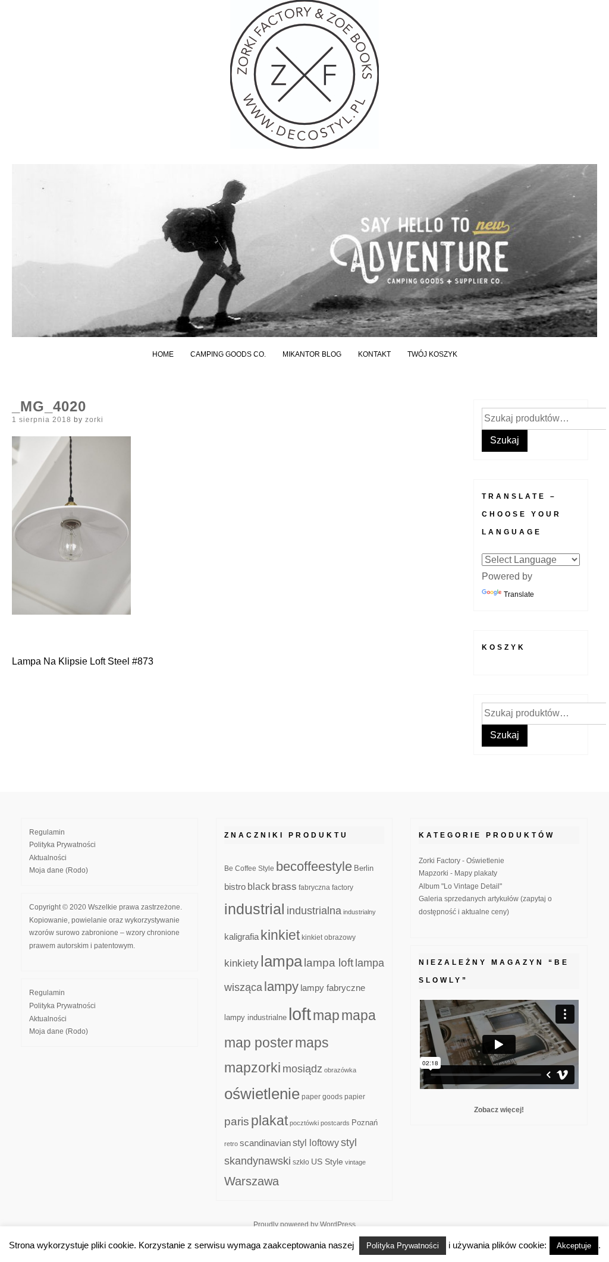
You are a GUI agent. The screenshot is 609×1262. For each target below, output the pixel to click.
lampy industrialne (255, 1018)
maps (312, 1042)
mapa (358, 1015)
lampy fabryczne (332, 988)
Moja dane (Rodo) (58, 870)
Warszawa (251, 1181)
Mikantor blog (311, 354)
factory (342, 887)
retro (231, 1143)
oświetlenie (262, 1094)
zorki (94, 420)
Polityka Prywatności (62, 845)
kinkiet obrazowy (329, 937)
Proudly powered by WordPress (304, 1224)
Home (163, 354)
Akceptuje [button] (574, 1245)
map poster (258, 1042)
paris (236, 1121)
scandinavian (265, 1143)
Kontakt (374, 354)
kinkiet (280, 935)
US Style (327, 1161)
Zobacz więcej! (499, 1110)
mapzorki (252, 1067)
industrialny (359, 911)
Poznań (364, 1123)
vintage (355, 1162)
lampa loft (328, 962)
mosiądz (302, 1069)
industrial (254, 909)
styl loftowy (316, 1143)
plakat (269, 1120)
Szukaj (504, 440)
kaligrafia (241, 936)
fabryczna (314, 887)
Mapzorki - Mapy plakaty (458, 873)
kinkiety (241, 963)
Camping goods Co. (228, 354)
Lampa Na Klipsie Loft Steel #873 (82, 661)
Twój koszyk (432, 354)
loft (299, 1014)
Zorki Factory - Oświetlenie (461, 861)
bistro (235, 887)
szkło (301, 1162)
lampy (281, 986)
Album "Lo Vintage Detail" (460, 886)
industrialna (314, 911)
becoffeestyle (314, 866)
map (326, 1015)
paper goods (322, 1096)
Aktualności (48, 858)
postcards (335, 1122)
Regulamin (47, 832)
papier (354, 1096)
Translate (519, 594)
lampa (281, 961)
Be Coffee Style (249, 868)
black (258, 887)
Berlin (363, 868)
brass (284, 886)
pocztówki (304, 1122)
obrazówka (340, 1070)
